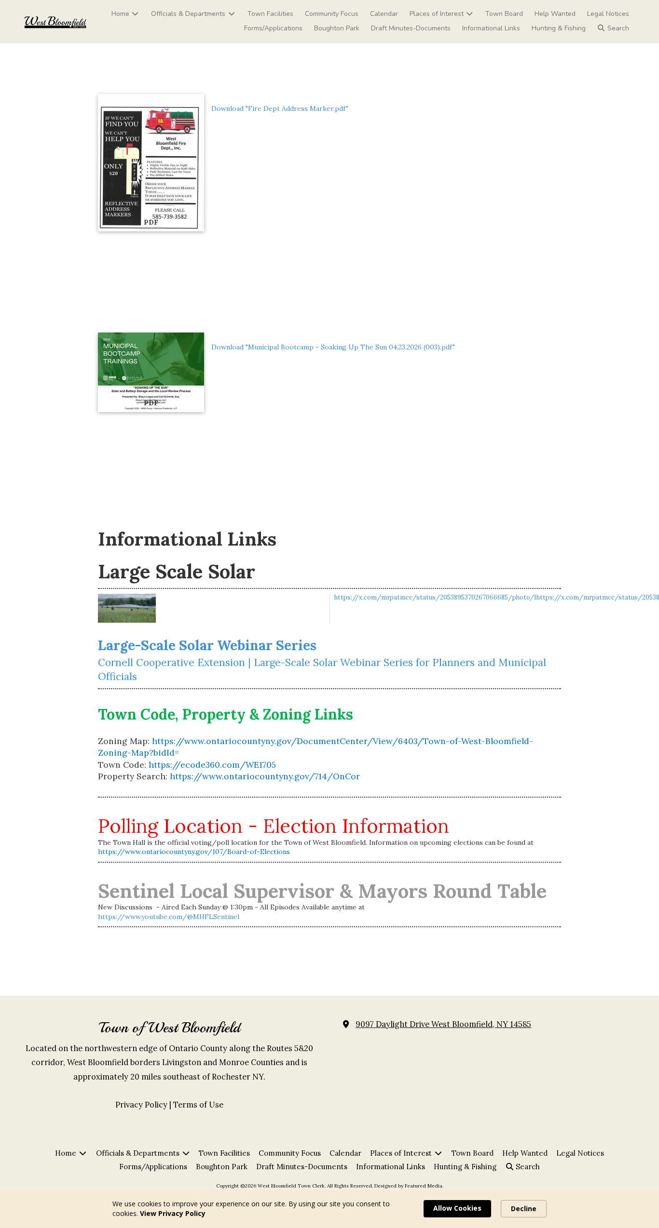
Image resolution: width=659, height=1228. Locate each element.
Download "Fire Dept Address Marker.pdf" (279, 108)
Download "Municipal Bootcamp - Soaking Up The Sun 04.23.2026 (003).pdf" (333, 347)
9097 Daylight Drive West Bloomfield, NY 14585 (443, 1024)
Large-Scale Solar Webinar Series (207, 645)
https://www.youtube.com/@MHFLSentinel (168, 916)
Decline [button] (523, 1208)
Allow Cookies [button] (457, 1208)
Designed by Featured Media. (408, 1186)
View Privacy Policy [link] (173, 1213)
